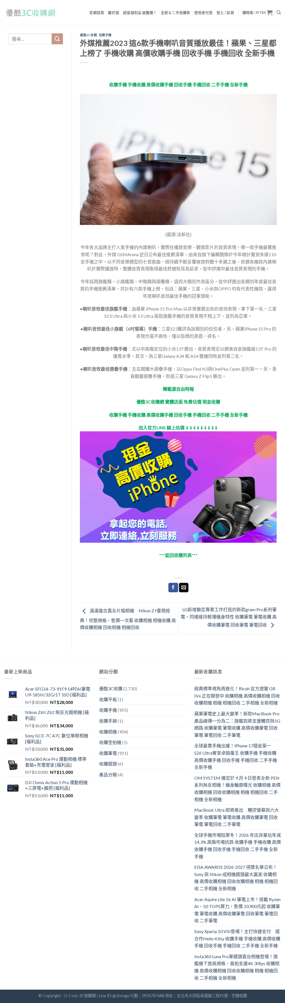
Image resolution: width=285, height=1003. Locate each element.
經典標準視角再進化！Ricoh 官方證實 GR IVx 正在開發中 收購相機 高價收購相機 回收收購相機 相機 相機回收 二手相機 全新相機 (237, 695)
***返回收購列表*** (178, 555)
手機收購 (239, 995)
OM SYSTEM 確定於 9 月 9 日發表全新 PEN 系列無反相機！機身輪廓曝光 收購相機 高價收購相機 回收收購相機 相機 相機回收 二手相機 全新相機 (237, 788)
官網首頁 (96, 12)
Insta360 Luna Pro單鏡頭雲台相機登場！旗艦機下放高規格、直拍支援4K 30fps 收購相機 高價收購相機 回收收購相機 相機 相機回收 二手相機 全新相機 (236, 967)
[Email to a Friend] (183, 587)
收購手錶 (108, 720)
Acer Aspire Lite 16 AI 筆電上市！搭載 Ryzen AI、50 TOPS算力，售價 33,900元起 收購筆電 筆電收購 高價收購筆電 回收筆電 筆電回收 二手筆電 (237, 910)
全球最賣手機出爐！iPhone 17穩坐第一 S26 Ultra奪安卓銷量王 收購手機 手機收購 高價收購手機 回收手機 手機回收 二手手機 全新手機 (235, 756)
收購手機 (105, 35)
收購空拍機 (110, 742)
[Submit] (57, 38)
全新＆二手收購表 (175, 12)
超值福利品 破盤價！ (140, 12)
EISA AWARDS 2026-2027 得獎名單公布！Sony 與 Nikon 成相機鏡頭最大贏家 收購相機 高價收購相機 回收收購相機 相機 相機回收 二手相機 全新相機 (236, 877)
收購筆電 (108, 753)
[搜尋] (279, 12)
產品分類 (108, 774)
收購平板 (108, 699)
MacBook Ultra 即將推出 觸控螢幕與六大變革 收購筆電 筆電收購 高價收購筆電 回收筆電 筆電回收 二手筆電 (236, 817)
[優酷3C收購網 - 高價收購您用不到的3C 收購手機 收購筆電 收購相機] (32, 12)
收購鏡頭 (108, 763)
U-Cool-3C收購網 (80, 995)
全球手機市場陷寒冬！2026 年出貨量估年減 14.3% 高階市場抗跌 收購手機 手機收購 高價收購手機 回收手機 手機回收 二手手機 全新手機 (237, 845)
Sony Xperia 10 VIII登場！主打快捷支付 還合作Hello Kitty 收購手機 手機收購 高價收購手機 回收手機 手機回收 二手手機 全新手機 (237, 938)
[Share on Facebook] (173, 587)
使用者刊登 (203, 12)
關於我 (113, 12)
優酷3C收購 (88, 35)
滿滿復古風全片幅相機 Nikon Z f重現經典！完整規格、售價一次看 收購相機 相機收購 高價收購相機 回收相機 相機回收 (128, 619)
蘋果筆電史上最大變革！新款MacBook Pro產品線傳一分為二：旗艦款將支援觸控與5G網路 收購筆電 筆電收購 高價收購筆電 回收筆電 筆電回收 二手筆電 (237, 724)
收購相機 (108, 731)
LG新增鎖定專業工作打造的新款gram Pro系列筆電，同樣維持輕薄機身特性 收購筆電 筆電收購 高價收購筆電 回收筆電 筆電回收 (229, 617)
